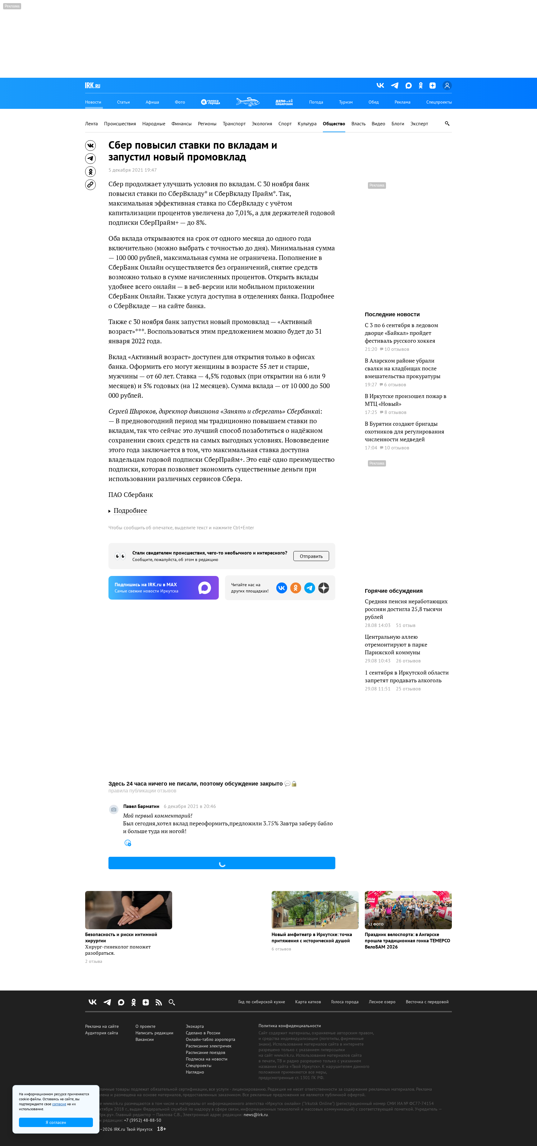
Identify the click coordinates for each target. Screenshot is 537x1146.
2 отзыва (93, 961)
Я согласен (56, 1122)
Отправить (311, 556)
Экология (262, 124)
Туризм (346, 102)
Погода (316, 102)
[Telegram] (395, 85)
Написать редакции (154, 1033)
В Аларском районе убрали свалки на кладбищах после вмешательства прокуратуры (402, 368)
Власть (358, 124)
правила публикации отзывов (142, 790)
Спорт (284, 124)
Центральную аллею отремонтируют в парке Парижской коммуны (396, 644)
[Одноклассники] (421, 85)
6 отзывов (281, 949)
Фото (180, 102)
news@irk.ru (256, 1114)
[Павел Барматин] (113, 809)
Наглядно (195, 1072)
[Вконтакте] (380, 85)
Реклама (403, 102)
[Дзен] (432, 85)
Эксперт (419, 124)
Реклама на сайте (102, 1026)
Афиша (152, 102)
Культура (307, 124)
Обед (374, 102)
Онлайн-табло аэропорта (210, 1039)
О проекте (145, 1026)
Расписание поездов (205, 1052)
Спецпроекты (439, 102)
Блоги (398, 124)
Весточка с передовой (427, 1001)
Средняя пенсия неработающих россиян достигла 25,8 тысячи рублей (406, 609)
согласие (59, 1104)
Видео (378, 124)
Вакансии (144, 1039)
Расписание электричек (209, 1046)
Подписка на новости (206, 1059)
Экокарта (195, 1026)
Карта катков (308, 1001)
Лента (91, 124)
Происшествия (120, 124)
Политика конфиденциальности (290, 1025)
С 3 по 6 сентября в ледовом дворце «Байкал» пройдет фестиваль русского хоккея (401, 333)
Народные (153, 124)
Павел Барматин (141, 806)
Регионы (207, 124)
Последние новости (392, 314)
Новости (93, 102)
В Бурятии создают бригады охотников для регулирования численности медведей (404, 431)
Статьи (123, 102)
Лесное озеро (382, 1001)
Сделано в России (203, 1033)
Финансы (182, 124)
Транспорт (234, 124)
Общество (334, 124)
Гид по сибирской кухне (261, 1001)
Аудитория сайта (101, 1033)
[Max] (409, 85)
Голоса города (345, 1001)
